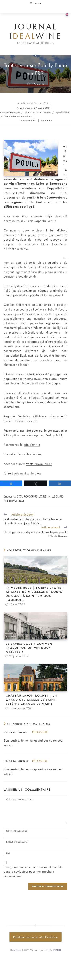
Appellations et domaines (17, 115)
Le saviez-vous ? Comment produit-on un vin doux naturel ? (30, 648)
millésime (55, 496)
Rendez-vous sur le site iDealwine (35, 937)
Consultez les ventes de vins (22, 454)
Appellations (62, 112)
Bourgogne (27, 496)
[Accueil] (28, 83)
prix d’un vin (31, 444)
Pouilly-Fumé (14, 501)
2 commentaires (27, 120)
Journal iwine (35, 31)
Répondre (40, 732)
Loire (43, 496)
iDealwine (46, 120)
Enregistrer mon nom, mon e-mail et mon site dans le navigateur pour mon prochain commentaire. (33, 871)
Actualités (39, 83)
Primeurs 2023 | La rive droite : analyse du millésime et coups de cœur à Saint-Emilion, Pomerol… (35, 594)
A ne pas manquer (10, 112)
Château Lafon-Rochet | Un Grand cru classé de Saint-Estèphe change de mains (32, 699)
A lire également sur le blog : (23, 473)
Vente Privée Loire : (39, 464)
